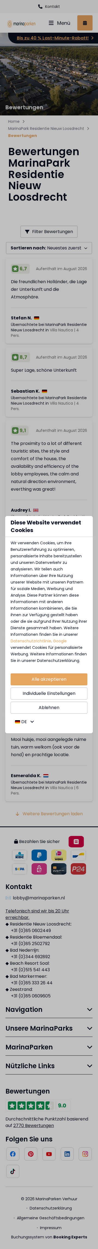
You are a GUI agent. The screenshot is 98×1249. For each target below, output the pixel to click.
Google (60, 641)
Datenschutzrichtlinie (31, 641)
